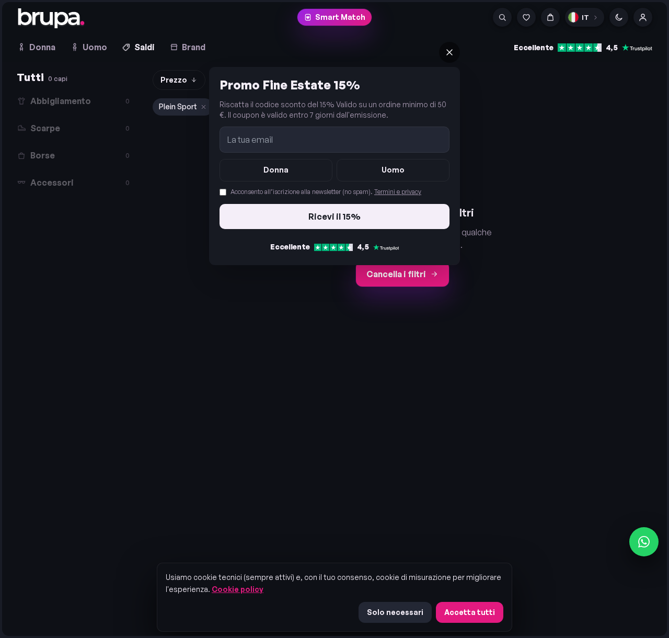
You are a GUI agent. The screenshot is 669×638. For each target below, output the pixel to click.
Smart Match (340, 17)
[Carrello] (550, 17)
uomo (393, 169)
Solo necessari (395, 612)
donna (276, 169)
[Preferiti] (526, 17)
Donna (42, 47)
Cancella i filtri (396, 274)
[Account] (642, 17)
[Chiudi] (449, 52)
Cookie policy (237, 589)
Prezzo (173, 79)
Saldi (144, 47)
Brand (193, 47)
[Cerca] (502, 17)
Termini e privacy (397, 192)
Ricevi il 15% (334, 216)
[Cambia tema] (618, 17)
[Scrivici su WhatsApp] (644, 541)
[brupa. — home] (51, 18)
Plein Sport (178, 106)
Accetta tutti (469, 612)
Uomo (95, 47)
